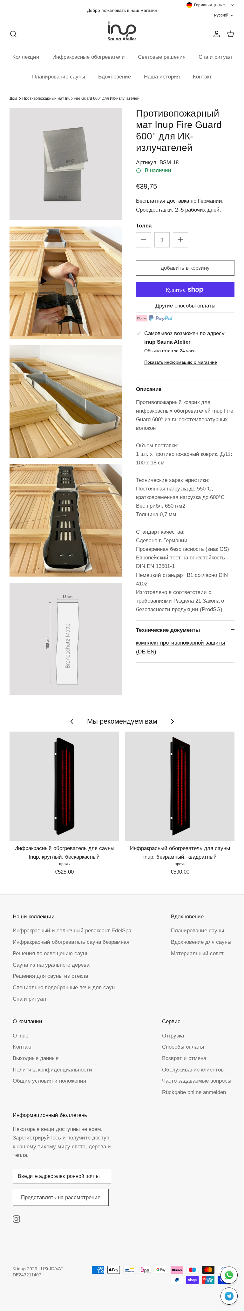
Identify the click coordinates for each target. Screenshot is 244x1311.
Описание (148, 389)
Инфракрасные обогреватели (88, 57)
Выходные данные (35, 1058)
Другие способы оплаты (185, 306)
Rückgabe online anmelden (194, 1092)
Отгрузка (173, 1036)
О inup (20, 1036)
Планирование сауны (58, 77)
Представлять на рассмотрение (60, 1197)
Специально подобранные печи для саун (64, 987)
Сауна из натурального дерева (51, 965)
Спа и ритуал (215, 57)
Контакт (202, 77)
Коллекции (25, 57)
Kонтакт (22, 1047)
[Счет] (215, 34)
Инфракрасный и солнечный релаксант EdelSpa (72, 931)
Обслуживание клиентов (193, 1070)
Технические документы (168, 630)
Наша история (162, 77)
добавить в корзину (185, 268)
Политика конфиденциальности (52, 1070)
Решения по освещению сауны (51, 953)
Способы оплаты (183, 1047)
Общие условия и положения (49, 1081)
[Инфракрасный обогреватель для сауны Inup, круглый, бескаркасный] (64, 786)
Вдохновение (114, 77)
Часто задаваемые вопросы (196, 1081)
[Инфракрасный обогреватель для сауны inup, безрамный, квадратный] (179, 786)
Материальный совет (197, 953)
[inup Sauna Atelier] (122, 31)
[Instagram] (16, 1219)
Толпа (144, 226)
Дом (13, 98)
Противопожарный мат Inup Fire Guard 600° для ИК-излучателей (80, 98)
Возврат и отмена (184, 1058)
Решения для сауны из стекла (50, 976)
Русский (221, 15)
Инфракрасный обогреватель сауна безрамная (71, 942)
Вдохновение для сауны (201, 942)
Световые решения (162, 57)
